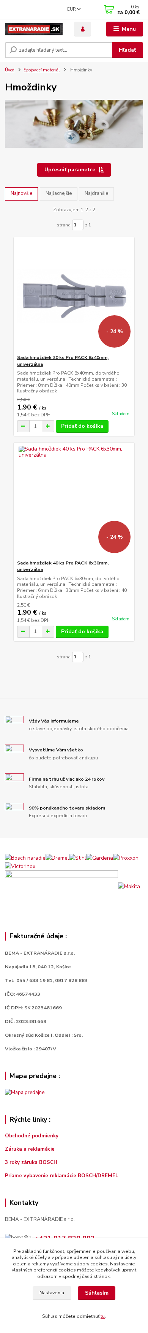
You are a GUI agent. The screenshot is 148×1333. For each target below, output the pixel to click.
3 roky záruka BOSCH (31, 1162)
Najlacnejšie (59, 193)
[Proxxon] (126, 857)
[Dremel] (57, 857)
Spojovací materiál (42, 70)
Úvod (9, 70)
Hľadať (127, 50)
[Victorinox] (20, 866)
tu (103, 1316)
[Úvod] (34, 29)
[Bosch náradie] (25, 857)
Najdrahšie (96, 193)
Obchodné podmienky (31, 1135)
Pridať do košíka (82, 426)
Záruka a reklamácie (30, 1149)
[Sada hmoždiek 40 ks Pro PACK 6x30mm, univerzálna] (74, 501)
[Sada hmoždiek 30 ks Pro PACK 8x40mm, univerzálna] (74, 295)
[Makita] (129, 886)
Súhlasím (97, 1293)
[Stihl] (77, 857)
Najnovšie (21, 193)
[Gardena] (99, 857)
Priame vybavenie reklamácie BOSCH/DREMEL (61, 1175)
